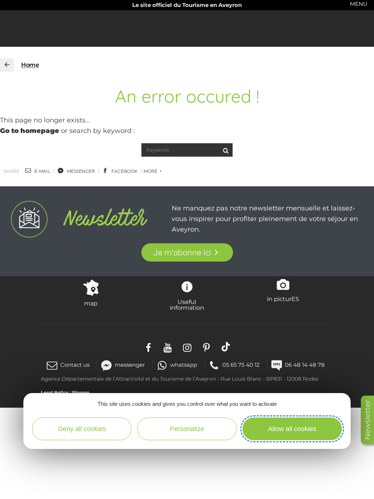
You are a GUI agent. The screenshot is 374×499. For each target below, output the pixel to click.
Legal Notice (54, 392)
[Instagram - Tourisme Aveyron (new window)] (187, 347)
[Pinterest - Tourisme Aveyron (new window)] (207, 347)
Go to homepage (29, 131)
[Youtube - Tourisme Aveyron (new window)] (168, 347)
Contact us (74, 364)
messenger (80, 171)
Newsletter (367, 420)
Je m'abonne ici (182, 252)
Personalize (187, 429)
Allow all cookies (292, 429)
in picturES (283, 299)
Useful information (187, 304)
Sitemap (80, 392)
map (91, 303)
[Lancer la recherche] (225, 150)
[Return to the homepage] (7, 65)
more (151, 171)
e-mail (41, 171)
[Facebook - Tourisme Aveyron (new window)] (148, 347)
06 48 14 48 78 (305, 364)
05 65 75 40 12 (241, 364)
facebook (124, 171)
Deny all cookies (82, 429)
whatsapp (183, 364)
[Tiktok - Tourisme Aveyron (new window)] (226, 347)
